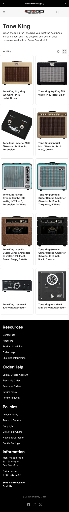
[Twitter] (40, 504)
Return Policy (10, 392)
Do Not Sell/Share (12, 431)
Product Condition (12, 346)
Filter (9, 51)
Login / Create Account (15, 374)
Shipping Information (14, 357)
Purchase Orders (12, 386)
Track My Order (11, 380)
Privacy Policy (10, 414)
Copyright (8, 426)
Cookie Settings (11, 443)
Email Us (7, 486)
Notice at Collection (13, 437)
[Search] (57, 12)
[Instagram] (34, 504)
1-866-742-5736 (12, 475)
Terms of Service (12, 420)
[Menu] (4, 12)
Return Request (11, 397)
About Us (8, 340)
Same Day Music (38, 496)
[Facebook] (29, 504)
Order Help (9, 352)
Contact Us (9, 334)
